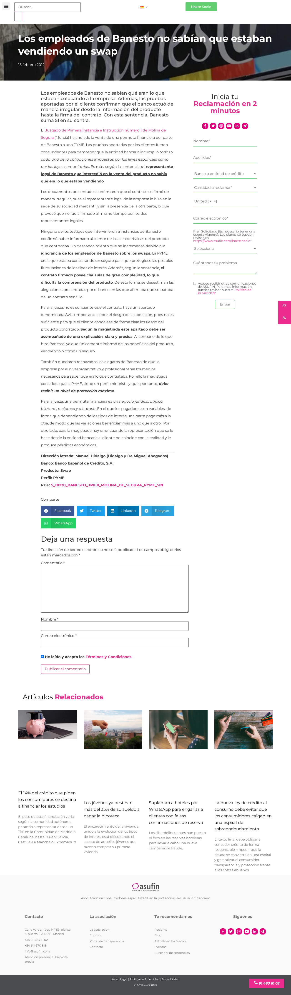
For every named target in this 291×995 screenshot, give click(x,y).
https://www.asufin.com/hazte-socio (221, 241)
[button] (6, 6)
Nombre (49, 619)
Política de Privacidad (144, 979)
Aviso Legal (119, 979)
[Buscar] (18, 16)
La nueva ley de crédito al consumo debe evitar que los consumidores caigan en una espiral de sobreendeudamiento (243, 815)
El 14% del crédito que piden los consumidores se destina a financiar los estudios (47, 799)
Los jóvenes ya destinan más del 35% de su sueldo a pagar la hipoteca (112, 809)
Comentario (53, 563)
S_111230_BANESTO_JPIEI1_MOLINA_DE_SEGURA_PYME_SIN (107, 485)
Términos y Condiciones (108, 657)
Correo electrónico (59, 636)
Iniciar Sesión (169, 5)
